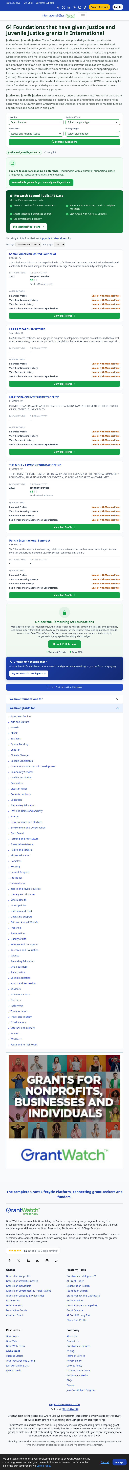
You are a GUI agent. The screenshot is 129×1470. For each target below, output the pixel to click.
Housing (15, 866)
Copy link (51, 152)
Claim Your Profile (76, 1320)
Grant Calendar (75, 1310)
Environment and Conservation (28, 827)
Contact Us (73, 1341)
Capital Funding (20, 744)
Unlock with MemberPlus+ (106, 295)
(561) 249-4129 (13, 2)
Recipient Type (73, 117)
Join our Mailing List (17, 1365)
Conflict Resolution (21, 777)
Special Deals (13, 1370)
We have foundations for (26, 699)
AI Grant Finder (75, 1281)
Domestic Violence (21, 794)
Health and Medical (22, 849)
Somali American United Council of (32, 254)
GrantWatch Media (77, 1375)
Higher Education (20, 855)
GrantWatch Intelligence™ (81, 1276)
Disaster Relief (19, 788)
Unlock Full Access (64, 644)
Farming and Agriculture (24, 838)
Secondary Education (22, 961)
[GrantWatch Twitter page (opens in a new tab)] (18, 1260)
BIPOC (14, 733)
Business (16, 738)
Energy (14, 816)
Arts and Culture (20, 721)
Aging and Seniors (21, 716)
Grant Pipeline (75, 1300)
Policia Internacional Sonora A (29, 540)
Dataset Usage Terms (78, 1370)
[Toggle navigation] (82, 15)
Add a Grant (13, 1350)
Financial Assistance (22, 844)
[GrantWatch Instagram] (79, 7)
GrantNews (12, 1336)
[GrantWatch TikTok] (85, 7)
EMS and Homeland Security (26, 810)
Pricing (70, 1350)
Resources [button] (13, 1330)
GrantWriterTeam (16, 1346)
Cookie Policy (43, 1465)
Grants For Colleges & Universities (25, 1295)
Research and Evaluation (24, 950)
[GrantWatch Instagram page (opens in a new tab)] (47, 1260)
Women (15, 1033)
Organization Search (78, 1285)
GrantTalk (11, 1341)
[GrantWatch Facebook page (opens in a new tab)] (9, 1260)
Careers (71, 1385)
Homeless (16, 861)
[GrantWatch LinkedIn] (69, 7)
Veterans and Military (23, 1027)
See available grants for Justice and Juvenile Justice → (41, 182)
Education (16, 799)
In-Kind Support (20, 872)
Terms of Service (76, 1355)
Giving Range (72, 128)
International (18, 883)
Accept (119, 1462)
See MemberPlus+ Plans (26, 226)
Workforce (16, 1039)
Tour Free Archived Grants (20, 1360)
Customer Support (45, 2)
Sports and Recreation (23, 983)
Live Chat (28, 2)
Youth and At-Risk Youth (24, 1044)
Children (15, 749)
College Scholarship (22, 760)
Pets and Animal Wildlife (24, 922)
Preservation (18, 933)
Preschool (16, 927)
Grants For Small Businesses (22, 1281)
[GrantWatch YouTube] (74, 7)
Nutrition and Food (21, 911)
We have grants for (22, 708)
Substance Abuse (20, 994)
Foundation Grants (16, 1310)
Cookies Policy (74, 1365)
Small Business (19, 966)
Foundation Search (77, 1290)
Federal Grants (14, 1305)
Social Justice (18, 972)
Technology (17, 1005)
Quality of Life (18, 938)
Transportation (19, 1011)
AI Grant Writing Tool (78, 1315)
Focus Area (14, 128)
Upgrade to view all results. (56, 238)
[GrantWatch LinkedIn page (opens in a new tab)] (28, 1260)
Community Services (22, 772)
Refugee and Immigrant (24, 944)
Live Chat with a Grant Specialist (67, 687)
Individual (16, 877)
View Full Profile (63, 315)
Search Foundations (66, 141)
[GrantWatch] (58, 15)
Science (15, 955)
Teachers (16, 1000)
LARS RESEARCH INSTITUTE (27, 329)
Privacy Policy (74, 1360)
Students (16, 989)
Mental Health (19, 899)
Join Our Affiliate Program (81, 1390)
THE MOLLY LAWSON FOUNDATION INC (35, 465)
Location (13, 117)
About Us (72, 1336)
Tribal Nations (18, 1022)
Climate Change (20, 755)
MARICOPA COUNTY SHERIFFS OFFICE (34, 397)
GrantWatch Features (78, 1346)
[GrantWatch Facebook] (58, 7)
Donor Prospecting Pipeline (82, 1305)
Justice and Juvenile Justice (26, 888)
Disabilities (17, 783)
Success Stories (14, 1355)
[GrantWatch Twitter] (63, 7)
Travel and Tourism (21, 1016)
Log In (117, 7)
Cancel (105, 1462)
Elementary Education (23, 805)
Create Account (99, 7)
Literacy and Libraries (23, 894)
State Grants (13, 1300)
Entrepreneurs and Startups (26, 822)
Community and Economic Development (33, 766)
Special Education (21, 977)
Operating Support (21, 916)
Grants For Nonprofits (18, 1276)
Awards (15, 727)
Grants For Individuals (18, 1285)
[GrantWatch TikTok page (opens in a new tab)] (56, 1260)
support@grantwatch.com (64, 1404)
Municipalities (19, 905)
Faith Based (17, 833)
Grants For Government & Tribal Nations (28, 1290)
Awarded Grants (15, 1315)
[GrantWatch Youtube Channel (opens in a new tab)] (37, 1260)
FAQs (69, 1380)
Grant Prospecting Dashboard (83, 1295)
